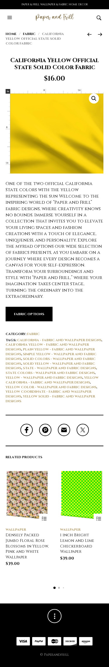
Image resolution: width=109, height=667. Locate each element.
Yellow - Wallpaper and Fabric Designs (44, 377)
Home (11, 34)
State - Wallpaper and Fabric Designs (59, 368)
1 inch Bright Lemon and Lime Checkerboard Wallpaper (77, 543)
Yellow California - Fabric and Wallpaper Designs (52, 380)
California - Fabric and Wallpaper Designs (59, 340)
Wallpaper (16, 529)
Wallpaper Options (44, 518)
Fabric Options (29, 314)
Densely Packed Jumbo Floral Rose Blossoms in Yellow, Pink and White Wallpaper (27, 546)
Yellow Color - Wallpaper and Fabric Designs (51, 387)
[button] (10, 17)
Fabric (29, 34)
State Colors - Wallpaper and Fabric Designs (50, 373)
